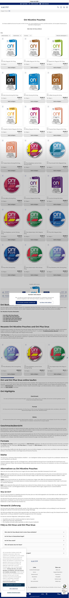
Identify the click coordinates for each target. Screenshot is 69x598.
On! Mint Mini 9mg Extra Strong (12, 318)
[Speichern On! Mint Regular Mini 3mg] (3, 39)
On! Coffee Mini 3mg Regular (11, 315)
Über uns (57, 567)
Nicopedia (57, 576)
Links (34, 567)
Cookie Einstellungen (34, 569)
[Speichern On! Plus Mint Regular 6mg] (48, 209)
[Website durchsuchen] (57, 7)
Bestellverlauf (34, 574)
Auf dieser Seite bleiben (45, 302)
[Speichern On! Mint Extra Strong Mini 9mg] (3, 72)
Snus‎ (6, 11)
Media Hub (57, 581)
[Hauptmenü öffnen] (66, 7)
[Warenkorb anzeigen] (63, 7)
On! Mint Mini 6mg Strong (10, 320)
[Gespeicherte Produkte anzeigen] (60, 7)
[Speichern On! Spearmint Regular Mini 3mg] (48, 39)
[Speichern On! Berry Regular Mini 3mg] (25, 106)
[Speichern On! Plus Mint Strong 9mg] (3, 244)
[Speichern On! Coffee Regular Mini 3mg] (25, 39)
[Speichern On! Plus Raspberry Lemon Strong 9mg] (3, 209)
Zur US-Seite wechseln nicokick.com (26, 302)
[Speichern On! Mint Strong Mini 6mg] (25, 72)
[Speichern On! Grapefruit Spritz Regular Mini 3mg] (3, 106)
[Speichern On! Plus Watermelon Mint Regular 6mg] (25, 209)
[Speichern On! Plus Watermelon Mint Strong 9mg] (25, 244)
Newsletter (34, 576)
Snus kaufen (13, 385)
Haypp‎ (2, 11)
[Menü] (66, 584)
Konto (34, 572)
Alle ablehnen (14, 588)
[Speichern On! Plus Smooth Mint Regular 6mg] (48, 141)
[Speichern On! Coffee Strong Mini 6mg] (48, 72)
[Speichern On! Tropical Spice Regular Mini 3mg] (48, 106)
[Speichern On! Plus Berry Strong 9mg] (3, 176)
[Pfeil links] (2, 356)
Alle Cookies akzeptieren (13, 584)
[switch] (63, 593)
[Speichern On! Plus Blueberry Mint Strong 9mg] (48, 244)
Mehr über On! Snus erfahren (34, 29)
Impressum (57, 574)
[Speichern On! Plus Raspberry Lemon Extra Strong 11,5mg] (25, 141)
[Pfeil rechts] (66, 356)
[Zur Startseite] (6, 7)
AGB (34, 579)
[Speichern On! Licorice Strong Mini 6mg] (48, 176)
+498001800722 (33, 587)
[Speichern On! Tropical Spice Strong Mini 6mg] (3, 141)
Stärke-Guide (57, 579)
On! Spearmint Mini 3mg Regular (12, 317)
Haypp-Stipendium (57, 572)
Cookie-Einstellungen (13, 592)
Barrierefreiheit (34, 581)
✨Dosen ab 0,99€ (33, 1)
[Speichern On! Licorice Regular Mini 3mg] (25, 176)
